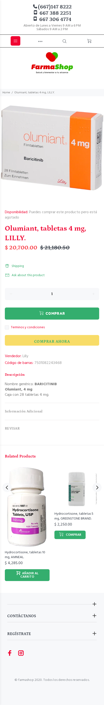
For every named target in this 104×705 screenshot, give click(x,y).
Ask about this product (28, 275)
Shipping (18, 266)
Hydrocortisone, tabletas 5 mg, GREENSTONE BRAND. (73, 516)
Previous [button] (7, 487)
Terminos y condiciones (28, 327)
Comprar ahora (52, 341)
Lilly (25, 356)
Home (6, 92)
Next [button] (97, 487)
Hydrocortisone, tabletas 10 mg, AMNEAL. (25, 555)
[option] (52, 148)
